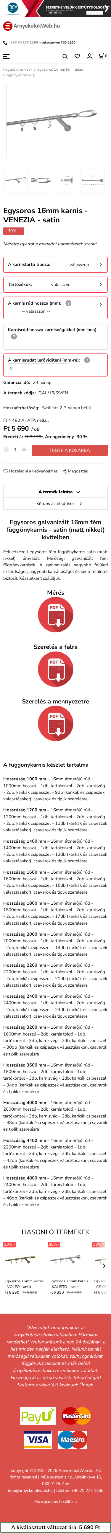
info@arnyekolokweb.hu (30, 1490)
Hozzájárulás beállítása (56, 1501)
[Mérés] (55, 615)
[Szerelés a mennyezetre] (55, 723)
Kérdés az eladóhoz (55, 503)
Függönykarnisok (17, 69)
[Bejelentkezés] (89, 56)
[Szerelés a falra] (55, 669)
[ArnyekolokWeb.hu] (31, 25)
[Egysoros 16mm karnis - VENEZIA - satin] (55, 121)
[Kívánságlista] (77, 56)
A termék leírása (55, 492)
